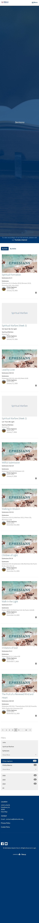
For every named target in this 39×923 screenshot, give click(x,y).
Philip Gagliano (19, 761)
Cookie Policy (5, 827)
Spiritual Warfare (8, 746)
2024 (19, 784)
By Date (4, 249)
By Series (13, 249)
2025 (19, 780)
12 (26, 730)
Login (34, 848)
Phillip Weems (19, 765)
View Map (4, 812)
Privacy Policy (5, 823)
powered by (18, 856)
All (3, 788)
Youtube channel (21, 240)
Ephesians (5, 751)
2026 (19, 775)
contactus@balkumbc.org (14, 819)
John (4, 742)
